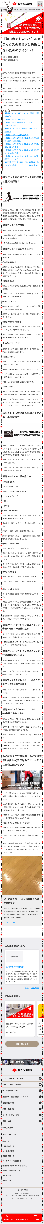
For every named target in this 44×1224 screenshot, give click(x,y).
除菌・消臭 (6, 1121)
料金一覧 (5, 1141)
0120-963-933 (25, 1193)
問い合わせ (6, 1180)
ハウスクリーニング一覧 (11, 1084)
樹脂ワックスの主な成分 (15, 119)
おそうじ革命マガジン (20, 9)
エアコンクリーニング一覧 (12, 1078)
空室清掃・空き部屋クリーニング (15, 1096)
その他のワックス (12, 125)
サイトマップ (7, 1175)
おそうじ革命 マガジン (11, 1170)
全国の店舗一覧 (8, 1156)
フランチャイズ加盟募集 (11, 1161)
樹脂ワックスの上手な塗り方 (16, 134)
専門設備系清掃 (8, 1103)
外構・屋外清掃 (8, 1109)
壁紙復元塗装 (7, 1127)
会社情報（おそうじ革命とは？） (15, 1165)
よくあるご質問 (8, 1151)
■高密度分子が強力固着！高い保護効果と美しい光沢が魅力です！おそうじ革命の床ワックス (22, 165)
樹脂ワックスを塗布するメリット (18, 122)
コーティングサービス (10, 1115)
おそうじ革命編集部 (15, 966)
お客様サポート (8, 1146)
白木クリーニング (9, 1134)
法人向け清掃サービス (11, 1090)
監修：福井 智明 (32, 988)
